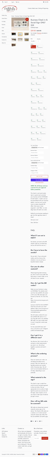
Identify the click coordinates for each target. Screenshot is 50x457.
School (3, 33)
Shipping (39, 33)
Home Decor (4, 18)
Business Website (34, 155)
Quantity (38, 39)
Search (3, 433)
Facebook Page (34, 165)
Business (3, 24)
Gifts (3, 30)
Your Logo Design (34, 145)
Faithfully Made (13, 454)
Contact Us (4, 40)
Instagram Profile (34, 170)
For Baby (3, 21)
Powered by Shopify (20, 454)
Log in (12, 2)
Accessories (4, 36)
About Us (4, 43)
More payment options (39, 182)
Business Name (34, 150)
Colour (32, 44)
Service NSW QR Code (35, 160)
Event (3, 27)
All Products (5, 431)
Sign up (17, 2)
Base (31, 38)
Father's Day (4, 15)
